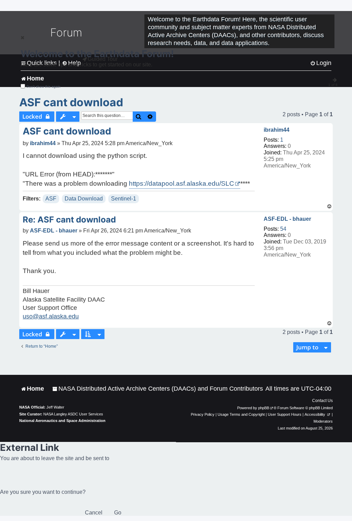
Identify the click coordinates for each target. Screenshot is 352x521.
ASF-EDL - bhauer (287, 219)
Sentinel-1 (123, 199)
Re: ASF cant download (69, 220)
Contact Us (322, 400)
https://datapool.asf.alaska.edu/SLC (181, 183)
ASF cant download (71, 102)
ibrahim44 (276, 130)
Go (117, 512)
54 (283, 229)
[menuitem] (157, 388)
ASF (50, 199)
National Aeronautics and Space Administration (62, 421)
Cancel (93, 512)
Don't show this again (43, 86)
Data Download (84, 199)
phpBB (263, 408)
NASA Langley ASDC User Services (73, 414)
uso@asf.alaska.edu (51, 316)
